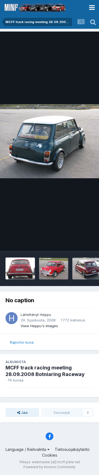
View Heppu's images (39, 326)
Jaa (24, 412)
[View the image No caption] (20, 268)
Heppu (45, 314)
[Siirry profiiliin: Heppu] (12, 318)
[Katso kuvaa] (49, 141)
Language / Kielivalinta (26, 449)
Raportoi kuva (22, 342)
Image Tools (76, 241)
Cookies (49, 455)
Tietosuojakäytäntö (72, 449)
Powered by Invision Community (49, 467)
